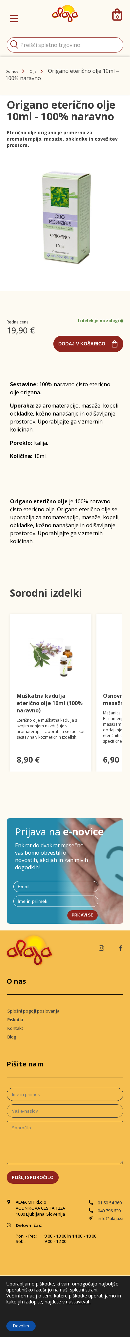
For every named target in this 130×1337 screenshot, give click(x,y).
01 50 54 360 (110, 1203)
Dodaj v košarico (81, 343)
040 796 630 (109, 1211)
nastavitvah (78, 1302)
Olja (33, 71)
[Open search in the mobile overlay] (65, 45)
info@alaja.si (110, 1218)
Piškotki (15, 1020)
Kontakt (15, 1028)
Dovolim (21, 1326)
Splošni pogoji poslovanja (33, 1011)
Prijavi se (82, 915)
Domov (11, 71)
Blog (11, 1037)
